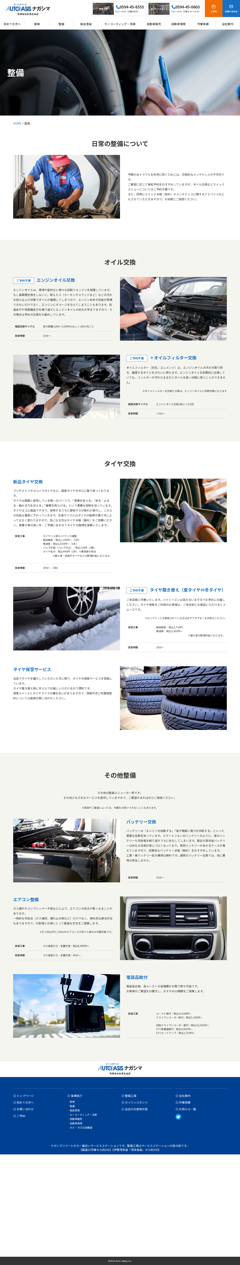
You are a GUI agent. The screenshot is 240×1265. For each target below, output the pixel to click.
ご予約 (213, 11)
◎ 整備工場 (128, 1096)
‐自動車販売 (74, 1119)
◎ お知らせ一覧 (186, 1109)
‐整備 (71, 1106)
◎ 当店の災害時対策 (134, 1109)
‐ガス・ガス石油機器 (79, 1127)
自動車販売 (154, 24)
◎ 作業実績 (183, 1102)
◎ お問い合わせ (23, 1109)
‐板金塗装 (73, 1110)
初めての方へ (12, 24)
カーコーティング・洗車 (119, 24)
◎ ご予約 (19, 1116)
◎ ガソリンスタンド (134, 1102)
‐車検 (71, 1101)
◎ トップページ (23, 1096)
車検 (37, 24)
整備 (61, 24)
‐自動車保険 (74, 1123)
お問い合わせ (231, 11)
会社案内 (227, 24)
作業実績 (203, 24)
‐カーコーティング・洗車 (82, 1114)
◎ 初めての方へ (23, 1102)
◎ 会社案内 (183, 1096)
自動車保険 (178, 24)
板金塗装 (86, 24)
